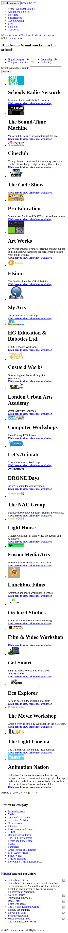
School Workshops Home (21, 8)
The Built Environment (20, 837)
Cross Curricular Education (22, 849)
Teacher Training (17, 858)
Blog (10, 23)
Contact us (13, 29)
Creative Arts (15, 823)
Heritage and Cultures (19, 835)
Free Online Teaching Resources (25, 861)
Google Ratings (16, 20)
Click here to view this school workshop (30, 103)
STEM (11, 832)
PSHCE (12, 843)
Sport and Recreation (19, 817)
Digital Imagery (16, 59)
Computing (46, 59)
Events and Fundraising (20, 840)
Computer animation (18, 62)
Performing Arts (16, 811)
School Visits (15, 855)
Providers (13, 14)
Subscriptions (15, 17)
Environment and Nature (21, 829)
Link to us (13, 26)
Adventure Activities (18, 820)
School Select (28, 2)
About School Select (18, 11)
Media (11, 814)
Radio (44, 62)
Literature (13, 826)
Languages (13, 846)
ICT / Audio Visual (18, 852)
